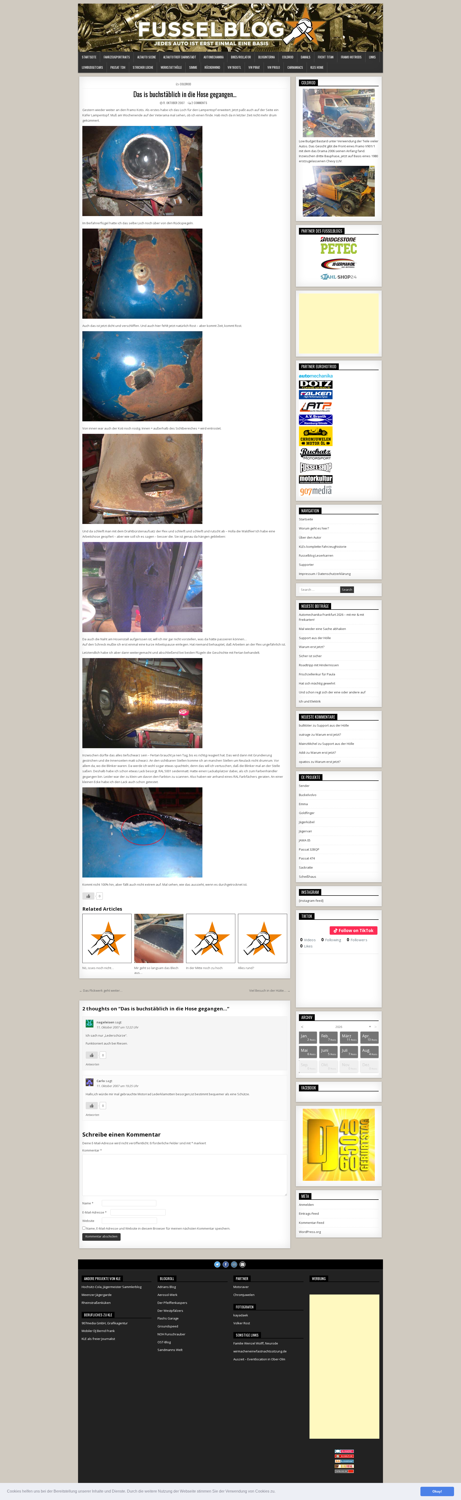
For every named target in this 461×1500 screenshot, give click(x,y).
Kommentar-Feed (311, 1222)
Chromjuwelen (244, 1295)
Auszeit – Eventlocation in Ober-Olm (259, 1359)
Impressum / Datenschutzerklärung (325, 574)
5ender (304, 786)
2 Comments (199, 103)
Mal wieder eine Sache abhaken (322, 629)
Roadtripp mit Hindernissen (319, 665)
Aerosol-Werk (167, 1295)
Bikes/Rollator (241, 57)
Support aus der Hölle (315, 638)
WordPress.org (310, 1232)
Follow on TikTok (356, 930)
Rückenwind (212, 67)
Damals (305, 57)
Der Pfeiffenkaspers (172, 1303)
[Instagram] (234, 1264)
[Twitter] (217, 1264)
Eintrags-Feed (309, 1213)
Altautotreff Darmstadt (179, 57)
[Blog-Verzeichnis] (344, 1452)
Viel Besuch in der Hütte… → (269, 990)
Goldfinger (307, 813)
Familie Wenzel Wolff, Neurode (255, 1343)
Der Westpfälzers (170, 1310)
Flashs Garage (168, 1318)
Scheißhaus (307, 876)
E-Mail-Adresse (94, 1212)
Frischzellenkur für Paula (317, 674)
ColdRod (287, 57)
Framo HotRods (351, 57)
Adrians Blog (167, 1287)
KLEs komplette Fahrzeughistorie (322, 546)
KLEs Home (316, 67)
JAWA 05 (304, 840)
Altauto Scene (146, 57)
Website (88, 1221)
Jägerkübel (307, 822)
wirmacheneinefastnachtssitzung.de (260, 1351)
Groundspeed (168, 1326)
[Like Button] (88, 896)
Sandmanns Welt (170, 1350)
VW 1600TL (234, 67)
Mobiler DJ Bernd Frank (98, 1331)
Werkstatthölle (171, 67)
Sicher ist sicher (310, 656)
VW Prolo (273, 67)
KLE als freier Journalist (98, 1339)
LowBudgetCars (92, 67)
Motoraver (241, 1287)
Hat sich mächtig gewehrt (317, 683)
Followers (357, 940)
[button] (277, 1492)
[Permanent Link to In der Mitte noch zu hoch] (210, 938)
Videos (308, 940)
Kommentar (92, 1150)
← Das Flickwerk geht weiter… (100, 990)
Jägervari (305, 831)
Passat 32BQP (309, 849)
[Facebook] (226, 1264)
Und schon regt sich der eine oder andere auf (332, 692)
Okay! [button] (437, 1491)
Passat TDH (117, 67)
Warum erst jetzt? (311, 647)
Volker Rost (241, 1323)
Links (372, 57)
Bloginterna (266, 57)
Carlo (101, 1081)
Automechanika (214, 57)
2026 (338, 1027)
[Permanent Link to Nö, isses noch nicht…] (107, 938)
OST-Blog (164, 1342)
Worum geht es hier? (314, 528)
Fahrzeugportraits (117, 57)
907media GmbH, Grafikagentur (105, 1323)
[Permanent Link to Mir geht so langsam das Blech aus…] (158, 938)
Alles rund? (246, 968)
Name (87, 1203)
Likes (306, 946)
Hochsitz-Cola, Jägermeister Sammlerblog (111, 1287)
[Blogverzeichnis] (344, 1462)
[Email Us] (242, 1264)
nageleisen (105, 1022)
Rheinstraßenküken (96, 1303)
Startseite (89, 57)
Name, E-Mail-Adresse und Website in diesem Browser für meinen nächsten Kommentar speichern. (158, 1228)
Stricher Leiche (143, 67)
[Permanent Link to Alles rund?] (262, 938)
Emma (303, 804)
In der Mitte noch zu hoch (204, 968)
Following (331, 940)
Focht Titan (326, 57)
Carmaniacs (295, 67)
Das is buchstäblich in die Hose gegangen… (185, 94)
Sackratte (306, 867)
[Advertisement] (339, 323)
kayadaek (240, 1315)
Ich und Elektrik (310, 701)
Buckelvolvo (307, 795)
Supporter (306, 564)
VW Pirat (254, 67)
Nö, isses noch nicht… (98, 968)
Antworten (92, 1064)
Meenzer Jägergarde (97, 1295)
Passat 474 (307, 858)
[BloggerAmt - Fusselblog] (344, 1457)
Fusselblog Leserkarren (316, 555)
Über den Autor (310, 537)
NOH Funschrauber (171, 1334)
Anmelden (306, 1204)
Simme (193, 67)
